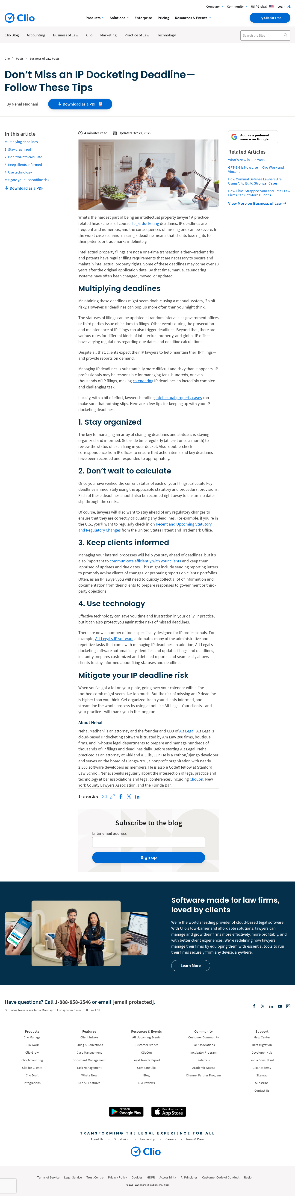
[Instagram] (288, 1006)
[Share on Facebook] (121, 796)
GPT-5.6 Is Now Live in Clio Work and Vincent (256, 169)
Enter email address (109, 833)
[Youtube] (280, 1006)
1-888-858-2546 (73, 1001)
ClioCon (196, 779)
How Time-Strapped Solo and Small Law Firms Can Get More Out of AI (259, 192)
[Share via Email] (104, 796)
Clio (7, 58)
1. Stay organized (18, 149)
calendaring (143, 380)
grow (198, 934)
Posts (20, 58)
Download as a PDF (26, 188)
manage (178, 934)
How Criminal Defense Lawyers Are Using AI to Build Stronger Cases (255, 181)
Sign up (149, 857)
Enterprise (143, 17)
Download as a (79, 104)
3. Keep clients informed (23, 164)
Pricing (163, 17)
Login (281, 6)
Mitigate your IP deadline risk (27, 180)
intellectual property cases (179, 397)
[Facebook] (254, 1006)
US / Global (259, 6)
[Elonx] (263, 1006)
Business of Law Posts (44, 58)
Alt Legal (187, 731)
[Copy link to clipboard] (112, 796)
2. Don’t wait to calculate (23, 157)
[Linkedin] (271, 1006)
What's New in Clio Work (247, 159)
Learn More (191, 965)
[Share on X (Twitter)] (129, 796)
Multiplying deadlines (21, 142)
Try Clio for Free (270, 18)
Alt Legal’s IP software (114, 638)
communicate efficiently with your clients (145, 561)
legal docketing (145, 223)
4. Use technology (18, 172)
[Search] (285, 35)
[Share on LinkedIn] (137, 796)
